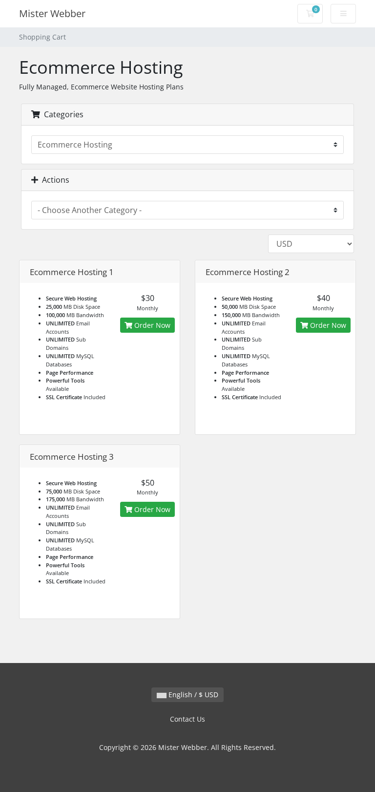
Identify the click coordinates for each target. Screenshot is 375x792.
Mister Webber (52, 13)
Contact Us (187, 719)
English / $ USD (192, 694)
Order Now (151, 325)
